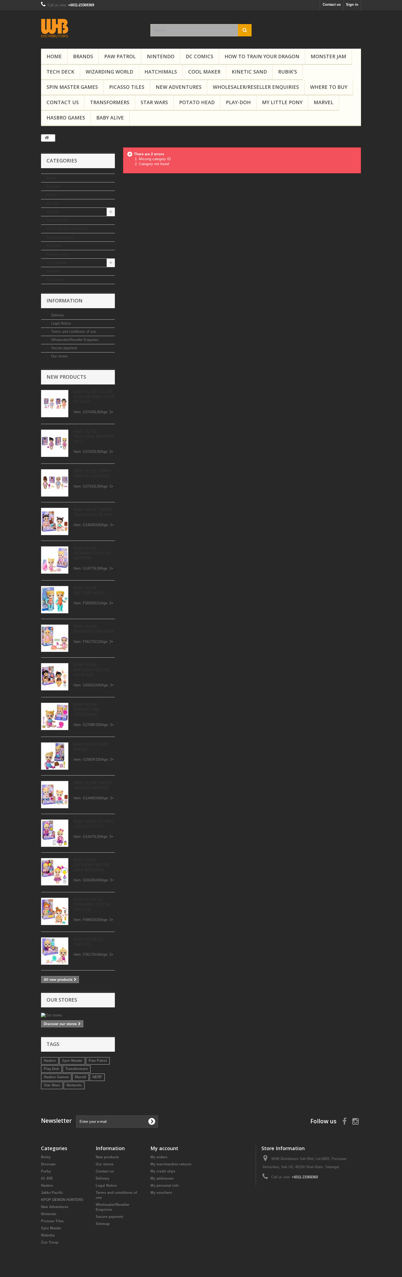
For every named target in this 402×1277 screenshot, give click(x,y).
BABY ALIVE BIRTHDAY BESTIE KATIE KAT (92, 670)
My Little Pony (282, 102)
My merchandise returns (170, 1164)
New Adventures (179, 87)
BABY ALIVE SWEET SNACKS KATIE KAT (93, 512)
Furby (51, 195)
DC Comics (199, 56)
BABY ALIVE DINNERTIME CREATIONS (86, 709)
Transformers (109, 102)
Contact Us (62, 102)
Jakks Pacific (57, 220)
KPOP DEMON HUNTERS (67, 229)
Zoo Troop (55, 280)
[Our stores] (78, 1015)
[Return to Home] (47, 138)
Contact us (332, 4)
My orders (158, 1157)
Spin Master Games (72, 87)
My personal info (164, 1185)
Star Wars (154, 102)
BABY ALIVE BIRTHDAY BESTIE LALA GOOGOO (92, 865)
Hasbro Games (65, 117)
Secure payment (63, 348)
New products (66, 377)
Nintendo (160, 56)
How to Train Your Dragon (262, 56)
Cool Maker (204, 71)
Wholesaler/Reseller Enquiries (256, 87)
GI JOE (52, 203)
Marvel (323, 102)
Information (64, 300)
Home (54, 56)
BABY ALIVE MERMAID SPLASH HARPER (92, 553)
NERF (97, 1077)
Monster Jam (328, 56)
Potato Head (197, 102)
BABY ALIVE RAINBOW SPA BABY (94, 629)
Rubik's (287, 71)
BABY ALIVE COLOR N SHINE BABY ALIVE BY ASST (94, 396)
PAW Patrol (120, 56)
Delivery (57, 315)
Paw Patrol (98, 1061)
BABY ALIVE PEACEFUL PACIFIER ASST (94, 436)
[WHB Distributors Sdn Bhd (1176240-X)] (91, 28)
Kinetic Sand (249, 71)
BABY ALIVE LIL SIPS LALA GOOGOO (93, 824)
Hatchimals (160, 71)
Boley (51, 178)
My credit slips (162, 1171)
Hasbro (52, 212)
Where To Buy (328, 87)
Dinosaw (53, 186)
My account (164, 1148)
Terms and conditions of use (73, 332)
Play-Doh (238, 102)
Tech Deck (60, 71)
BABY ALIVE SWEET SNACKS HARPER (93, 785)
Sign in (352, 4)
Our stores (59, 356)
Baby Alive (110, 117)
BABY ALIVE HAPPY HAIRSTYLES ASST (93, 473)
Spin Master (56, 263)
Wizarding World (109, 71)
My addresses (162, 1178)
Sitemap (103, 1224)
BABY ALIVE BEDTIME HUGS (89, 590)
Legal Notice (60, 323)
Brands (83, 56)
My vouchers (161, 1193)
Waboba (53, 271)
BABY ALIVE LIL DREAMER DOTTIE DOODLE (92, 904)
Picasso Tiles (126, 87)
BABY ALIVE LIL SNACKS (88, 941)
